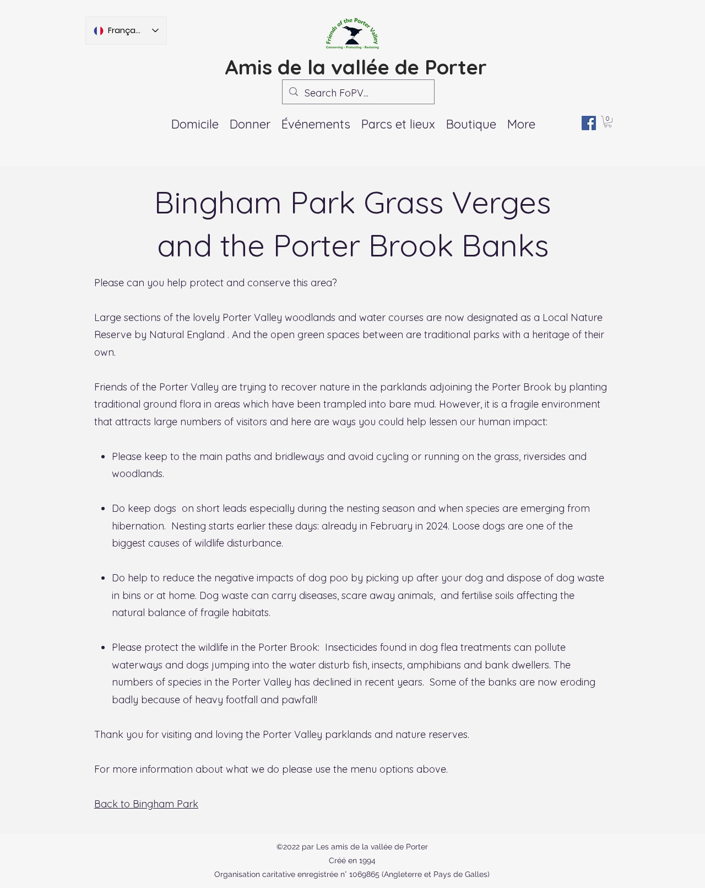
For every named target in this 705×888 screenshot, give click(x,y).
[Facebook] (589, 123)
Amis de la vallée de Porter (356, 66)
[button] (316, 124)
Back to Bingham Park (146, 804)
